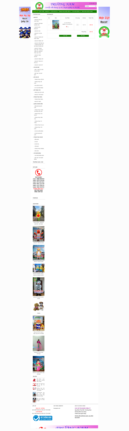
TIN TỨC (39, 14)
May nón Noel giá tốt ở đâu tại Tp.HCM (40, 385)
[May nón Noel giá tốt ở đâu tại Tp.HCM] (34, 384)
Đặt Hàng (83, 35)
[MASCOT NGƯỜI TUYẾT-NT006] (38, 295)
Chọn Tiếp (65, 35)
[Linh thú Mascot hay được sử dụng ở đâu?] (34, 400)
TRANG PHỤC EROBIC (39, 148)
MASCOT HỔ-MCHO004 (38, 261)
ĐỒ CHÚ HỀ (36, 77)
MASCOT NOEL (37, 101)
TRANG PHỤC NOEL (37, 96)
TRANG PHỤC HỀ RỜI (39, 79)
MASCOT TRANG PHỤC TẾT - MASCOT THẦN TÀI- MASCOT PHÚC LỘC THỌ (38, 50)
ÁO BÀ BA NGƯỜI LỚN (38, 134)
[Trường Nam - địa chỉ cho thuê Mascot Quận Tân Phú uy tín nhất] (34, 394)
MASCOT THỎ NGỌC (38, 94)
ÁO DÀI (36, 141)
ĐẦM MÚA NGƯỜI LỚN (38, 107)
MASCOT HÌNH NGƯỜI (37, 56)
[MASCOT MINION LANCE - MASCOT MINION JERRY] (38, 272)
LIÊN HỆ (35, 14)
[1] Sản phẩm (92, 3)
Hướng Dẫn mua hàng (80, 411)
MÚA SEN (36, 150)
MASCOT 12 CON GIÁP (38, 34)
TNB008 (38, 313)
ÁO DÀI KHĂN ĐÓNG (38, 131)
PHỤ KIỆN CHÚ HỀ (38, 85)
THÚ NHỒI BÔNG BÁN (39, 155)
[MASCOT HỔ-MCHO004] (38, 260)
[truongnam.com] (64, 5)
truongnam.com (57, 408)
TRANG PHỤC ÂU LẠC (39, 125)
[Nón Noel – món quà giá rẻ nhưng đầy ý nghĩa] (34, 380)
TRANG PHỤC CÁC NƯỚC (38, 114)
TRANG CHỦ (35, 11)
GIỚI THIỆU (41, 11)
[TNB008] (38, 311)
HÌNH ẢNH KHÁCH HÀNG (87, 11)
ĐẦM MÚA (36, 139)
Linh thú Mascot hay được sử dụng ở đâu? (40, 399)
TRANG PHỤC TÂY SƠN (38, 128)
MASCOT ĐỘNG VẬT (38, 40)
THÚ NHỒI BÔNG (37, 153)
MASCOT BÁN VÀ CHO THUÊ (38, 20)
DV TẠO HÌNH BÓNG (38, 87)
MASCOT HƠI (37, 31)
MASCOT (35, 17)
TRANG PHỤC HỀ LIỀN (38, 82)
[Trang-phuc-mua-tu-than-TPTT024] (38, 350)
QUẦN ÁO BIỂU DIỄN (38, 103)
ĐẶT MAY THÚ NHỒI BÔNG (38, 158)
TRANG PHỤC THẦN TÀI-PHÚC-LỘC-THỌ (38, 110)
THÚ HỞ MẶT (36, 67)
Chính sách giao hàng (80, 413)
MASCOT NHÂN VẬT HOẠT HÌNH (38, 38)
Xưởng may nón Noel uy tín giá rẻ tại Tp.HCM (40, 389)
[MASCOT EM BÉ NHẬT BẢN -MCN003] (38, 371)
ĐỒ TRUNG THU (36, 90)
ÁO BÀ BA (36, 144)
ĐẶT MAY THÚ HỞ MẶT (38, 74)
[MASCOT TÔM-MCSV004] (38, 241)
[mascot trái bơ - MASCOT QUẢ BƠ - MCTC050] (38, 221)
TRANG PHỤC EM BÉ (38, 137)
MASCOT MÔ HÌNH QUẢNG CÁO (38, 24)
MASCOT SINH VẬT (38, 65)
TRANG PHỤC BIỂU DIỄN (64, 11)
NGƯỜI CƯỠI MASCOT (37, 28)
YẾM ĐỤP (36, 146)
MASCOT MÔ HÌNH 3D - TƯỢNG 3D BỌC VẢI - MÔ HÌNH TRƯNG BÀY (39, 45)
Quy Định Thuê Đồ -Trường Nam (83, 410)
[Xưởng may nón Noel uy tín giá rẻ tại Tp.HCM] (34, 389)
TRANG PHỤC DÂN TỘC (38, 118)
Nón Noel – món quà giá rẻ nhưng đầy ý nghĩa (40, 380)
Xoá (68, 26)
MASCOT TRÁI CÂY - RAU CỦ (38, 62)
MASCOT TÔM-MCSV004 (38, 242)
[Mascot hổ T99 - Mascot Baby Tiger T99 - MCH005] (38, 330)
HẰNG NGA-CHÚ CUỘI (39, 92)
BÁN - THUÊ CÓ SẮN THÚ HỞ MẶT (38, 70)
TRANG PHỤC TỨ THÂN (38, 122)
